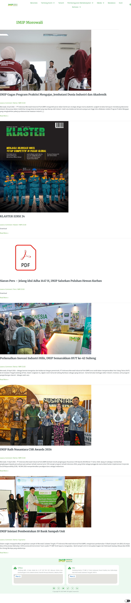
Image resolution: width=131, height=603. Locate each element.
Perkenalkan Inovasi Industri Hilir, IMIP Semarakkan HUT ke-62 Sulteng (48, 358)
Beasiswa (111, 3)
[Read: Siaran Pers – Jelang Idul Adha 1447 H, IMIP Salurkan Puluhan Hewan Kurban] (25, 257)
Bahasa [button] (75, 7)
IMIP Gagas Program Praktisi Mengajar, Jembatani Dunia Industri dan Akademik (53, 94)
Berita (15, 103)
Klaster (15, 225)
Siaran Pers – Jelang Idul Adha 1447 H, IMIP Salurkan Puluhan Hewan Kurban (51, 280)
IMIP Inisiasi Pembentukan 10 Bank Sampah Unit (32, 531)
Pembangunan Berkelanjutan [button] (79, 3)
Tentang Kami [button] (46, 3)
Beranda (33, 3)
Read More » (4, 116)
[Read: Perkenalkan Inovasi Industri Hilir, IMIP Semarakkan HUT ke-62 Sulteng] (45, 328)
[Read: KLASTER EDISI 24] (34, 167)
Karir (121, 3)
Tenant (61, 3)
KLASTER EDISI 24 (12, 216)
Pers (14, 289)
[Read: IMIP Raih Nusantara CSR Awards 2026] (45, 415)
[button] (127, 601)
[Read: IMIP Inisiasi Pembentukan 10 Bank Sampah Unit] (45, 502)
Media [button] (99, 3)
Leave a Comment (6, 103)
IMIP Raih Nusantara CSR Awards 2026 (26, 449)
